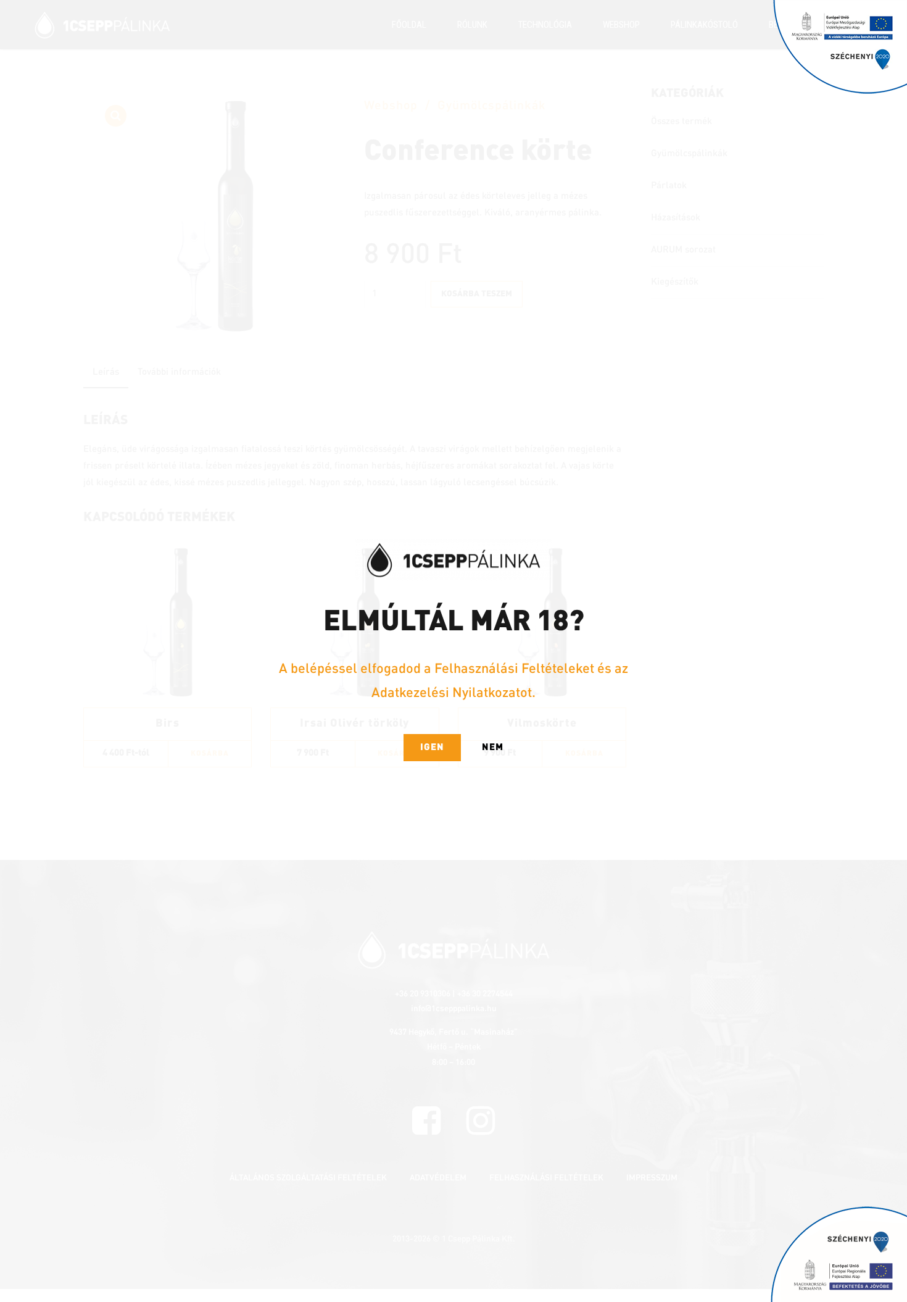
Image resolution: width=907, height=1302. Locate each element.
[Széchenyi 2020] (840, 48)
